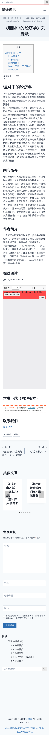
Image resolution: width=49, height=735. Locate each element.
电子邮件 (8, 595)
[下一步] (41, 494)
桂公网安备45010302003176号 (20, 728)
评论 (7, 546)
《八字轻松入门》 (38, 449)
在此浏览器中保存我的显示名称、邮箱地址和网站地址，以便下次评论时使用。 (25, 616)
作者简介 (13, 59)
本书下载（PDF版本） (20, 66)
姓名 (6, 583)
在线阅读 (13, 63)
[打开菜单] (44, 10)
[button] (47, 2)
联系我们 (13, 69)
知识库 (28, 719)
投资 (16, 434)
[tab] (19, 512)
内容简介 (13, 56)
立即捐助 (31, 408)
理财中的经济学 (13, 53)
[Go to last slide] (7, 494)
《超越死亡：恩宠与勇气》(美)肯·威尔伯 (12, 451)
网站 (6, 608)
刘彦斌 (7, 434)
